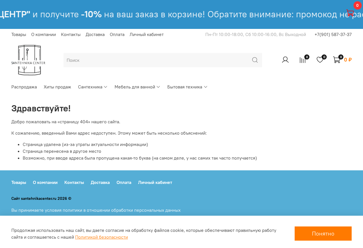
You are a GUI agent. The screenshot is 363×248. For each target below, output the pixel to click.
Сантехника (90, 87)
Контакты (71, 34)
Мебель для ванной (135, 87)
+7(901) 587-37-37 (333, 34)
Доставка (95, 34)
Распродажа (24, 87)
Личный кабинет (147, 34)
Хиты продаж (57, 87)
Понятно (323, 233)
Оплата (117, 34)
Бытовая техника (184, 87)
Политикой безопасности (101, 237)
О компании (43, 34)
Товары (18, 34)
